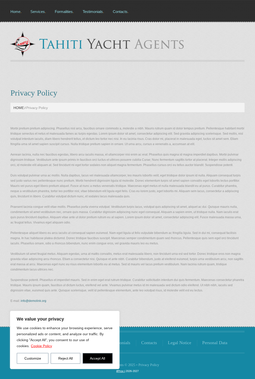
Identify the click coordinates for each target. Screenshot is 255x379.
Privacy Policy (148, 365)
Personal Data (214, 342)
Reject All (65, 358)
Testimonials (93, 11)
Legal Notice (179, 342)
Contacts (120, 11)
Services (37, 11)
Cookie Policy (41, 346)
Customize (32, 358)
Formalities (64, 11)
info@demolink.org (33, 301)
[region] (65, 340)
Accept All (97, 358)
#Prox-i (120, 371)
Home (15, 11)
